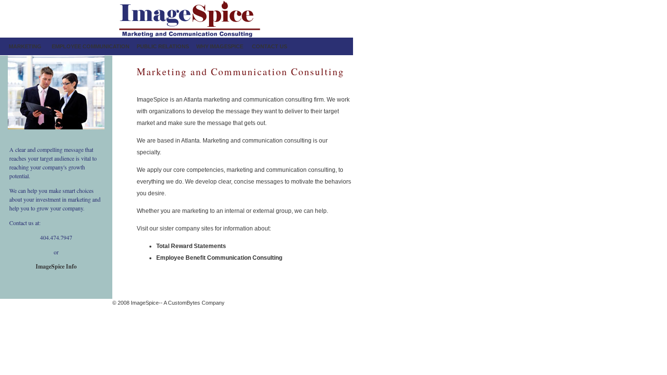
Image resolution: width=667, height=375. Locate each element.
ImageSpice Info (56, 266)
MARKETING (25, 46)
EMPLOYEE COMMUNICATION (90, 46)
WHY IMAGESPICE (219, 46)
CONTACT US (269, 46)
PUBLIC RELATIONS (163, 46)
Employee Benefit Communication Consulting (219, 257)
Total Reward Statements (191, 246)
